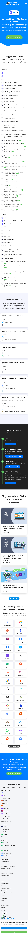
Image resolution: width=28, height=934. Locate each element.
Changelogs (4, 890)
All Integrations (5, 861)
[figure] (2, 73)
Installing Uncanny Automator (8, 866)
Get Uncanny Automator (14, 37)
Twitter (4, 913)
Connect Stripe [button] (10, 444)
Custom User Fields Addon (7, 871)
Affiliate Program (5, 905)
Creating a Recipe (5, 868)
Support (3, 895)
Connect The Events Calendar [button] (14, 456)
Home (2, 900)
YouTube (6, 913)
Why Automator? (5, 903)
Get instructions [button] (11, 483)
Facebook (2, 913)
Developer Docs (5, 885)
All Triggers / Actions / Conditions (9, 864)
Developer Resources (6, 888)
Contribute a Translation (7, 892)
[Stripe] (11, 12)
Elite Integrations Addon (7, 878)
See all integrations (14, 746)
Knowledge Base (5, 883)
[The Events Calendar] (17, 12)
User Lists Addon (5, 875)
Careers (3, 907)
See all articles (14, 598)
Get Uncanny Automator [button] (13, 466)
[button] (26, 3)
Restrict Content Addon (7, 873)
